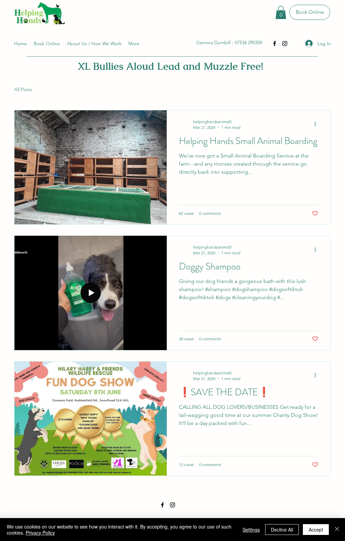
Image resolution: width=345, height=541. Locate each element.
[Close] (337, 529)
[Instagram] (284, 43)
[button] (280, 12)
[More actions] (317, 124)
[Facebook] (274, 43)
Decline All (282, 529)
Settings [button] (251, 529)
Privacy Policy (40, 532)
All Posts (23, 89)
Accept (316, 529)
